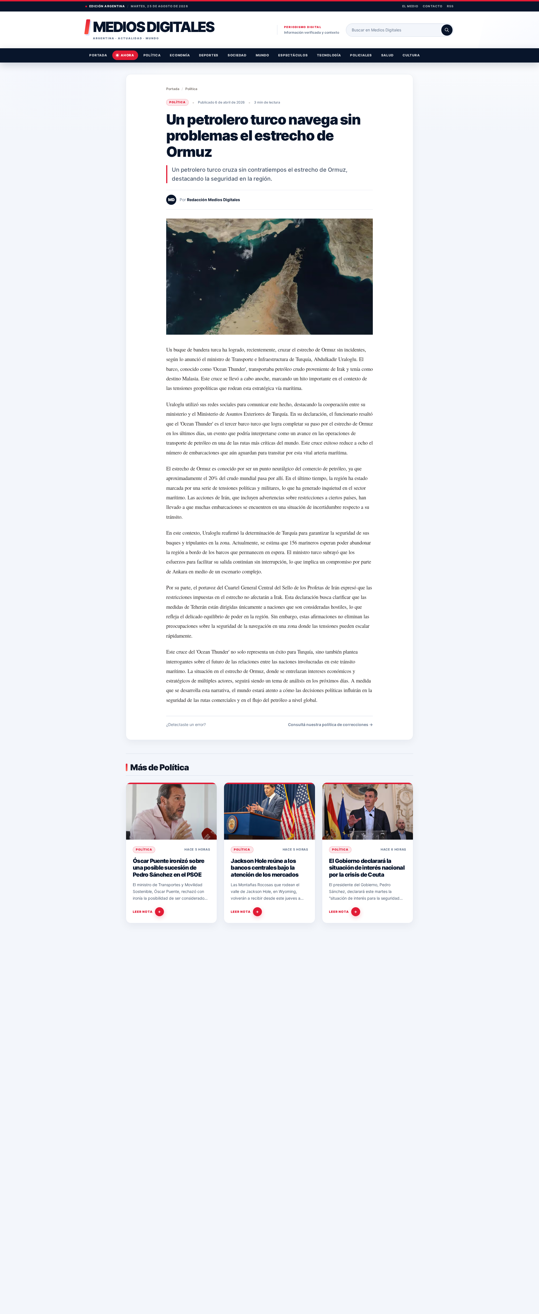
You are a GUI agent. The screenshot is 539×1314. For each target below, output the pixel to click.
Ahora (127, 55)
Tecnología (329, 55)
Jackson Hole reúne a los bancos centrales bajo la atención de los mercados (264, 867)
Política (152, 55)
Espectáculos (293, 55)
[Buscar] (447, 30)
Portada (98, 55)
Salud (387, 55)
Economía (180, 55)
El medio (410, 6)
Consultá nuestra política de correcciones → (330, 724)
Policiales (361, 55)
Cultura (411, 55)
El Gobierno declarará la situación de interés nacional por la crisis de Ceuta (367, 867)
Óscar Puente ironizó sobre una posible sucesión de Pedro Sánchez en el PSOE (168, 867)
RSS (450, 6)
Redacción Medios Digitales (213, 199)
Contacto (432, 6)
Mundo (262, 55)
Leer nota (147, 912)
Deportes (208, 55)
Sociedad (237, 55)
